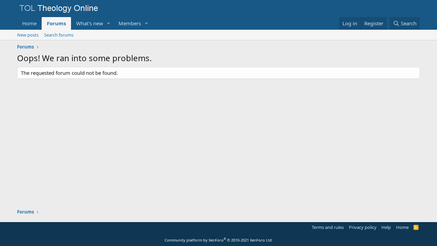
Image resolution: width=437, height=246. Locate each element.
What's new (89, 23)
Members (129, 23)
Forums (56, 23)
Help (386, 227)
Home (29, 23)
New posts (28, 35)
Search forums (58, 35)
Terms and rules (328, 227)
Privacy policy (363, 227)
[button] (108, 23)
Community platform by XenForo (219, 240)
